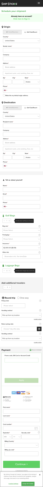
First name (6, 407)
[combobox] (21, 40)
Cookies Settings (13, 484)
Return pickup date (7, 324)
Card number (7, 424)
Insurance (6, 243)
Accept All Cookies (27, 484)
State (26, 78)
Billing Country (9, 441)
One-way (24, 298)
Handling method (7, 310)
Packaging (6, 235)
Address (6, 63)
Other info (5, 252)
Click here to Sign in (21, 19)
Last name (6, 416)
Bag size (5, 226)
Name (5, 185)
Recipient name (8, 122)
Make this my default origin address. (16, 95)
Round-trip (10, 298)
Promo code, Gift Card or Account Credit (17, 355)
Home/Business (13, 32)
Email (5, 194)
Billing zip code (9, 450)
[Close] (40, 474)
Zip (4, 78)
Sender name (7, 46)
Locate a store (38, 319)
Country (5, 37)
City (13, 78)
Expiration (6, 433)
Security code (26, 433)
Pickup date (5, 301)
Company (6, 54)
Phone (5, 86)
